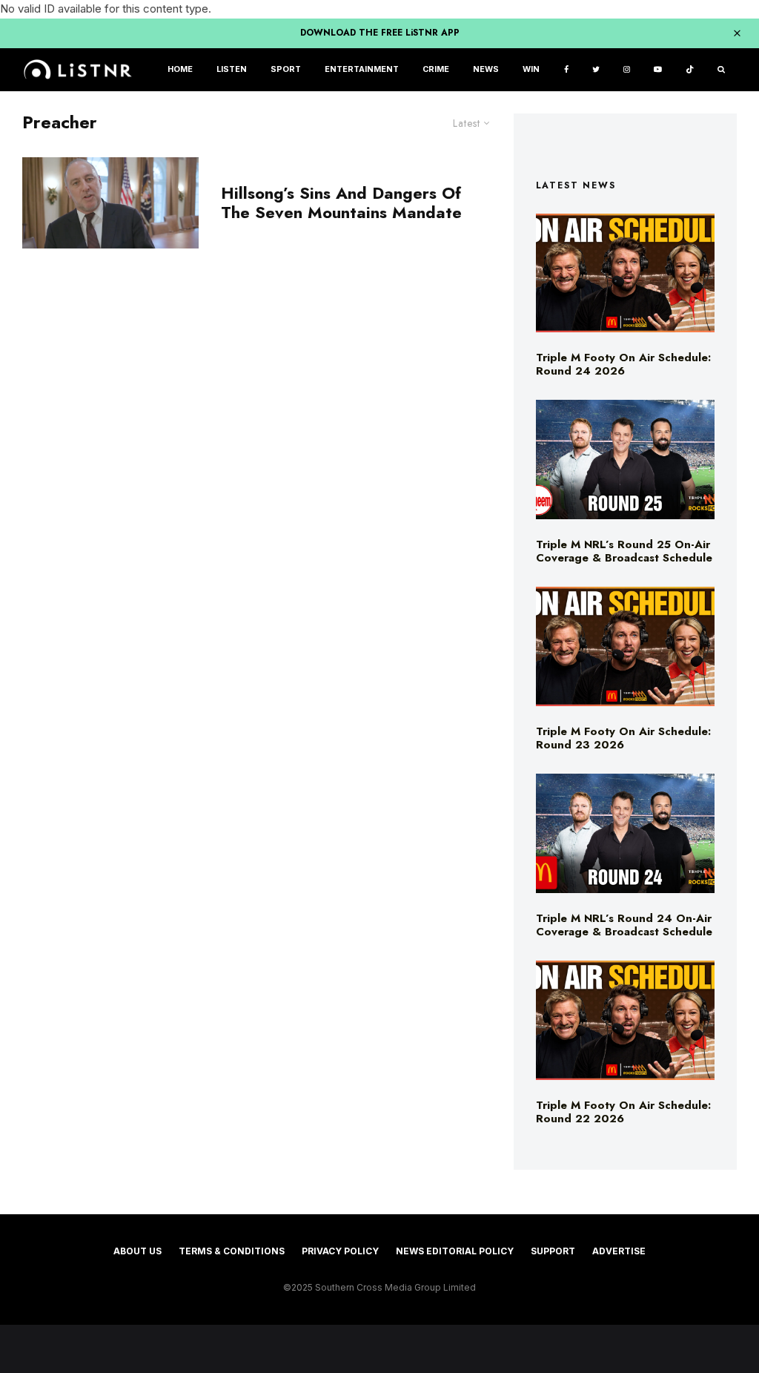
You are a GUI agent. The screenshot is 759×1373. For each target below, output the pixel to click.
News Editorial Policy (455, 1251)
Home (180, 69)
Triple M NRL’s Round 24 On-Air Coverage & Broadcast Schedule (624, 925)
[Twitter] (596, 70)
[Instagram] (626, 70)
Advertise (619, 1251)
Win (531, 69)
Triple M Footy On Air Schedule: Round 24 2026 (623, 364)
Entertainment (362, 69)
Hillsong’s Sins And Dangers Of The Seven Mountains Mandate (341, 203)
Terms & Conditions (232, 1251)
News (486, 69)
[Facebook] (566, 70)
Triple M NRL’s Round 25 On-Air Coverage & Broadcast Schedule (624, 551)
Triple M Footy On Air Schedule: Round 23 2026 (623, 738)
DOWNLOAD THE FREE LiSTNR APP (380, 32)
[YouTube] (657, 70)
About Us (137, 1251)
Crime (435, 69)
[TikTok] (689, 70)
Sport (286, 69)
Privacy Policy (340, 1251)
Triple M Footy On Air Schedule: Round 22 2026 (623, 1112)
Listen (231, 69)
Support (553, 1251)
